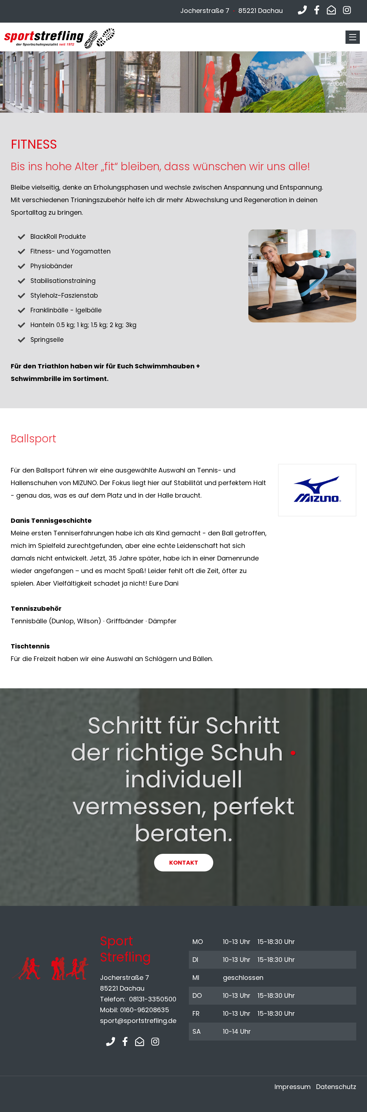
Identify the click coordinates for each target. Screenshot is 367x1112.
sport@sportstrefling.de (138, 1020)
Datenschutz (336, 1086)
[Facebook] (316, 10)
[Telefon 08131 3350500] (302, 10)
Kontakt (183, 863)
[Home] (71, 38)
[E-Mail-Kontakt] (331, 10)
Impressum (293, 1086)
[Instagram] (346, 10)
